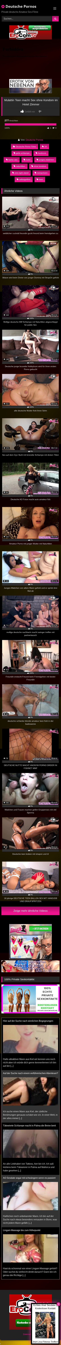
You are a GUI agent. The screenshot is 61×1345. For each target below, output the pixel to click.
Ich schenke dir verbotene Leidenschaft (22, 1267)
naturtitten (20, 166)
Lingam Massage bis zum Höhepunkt (21, 1215)
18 (45, 146)
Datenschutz (29, 1334)
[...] (11, 1050)
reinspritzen (42, 173)
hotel (28, 160)
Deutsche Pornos (20, 6)
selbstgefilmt (24, 179)
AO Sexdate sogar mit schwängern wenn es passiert (29, 1162)
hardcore (42, 153)
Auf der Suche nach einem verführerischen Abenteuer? (30, 1058)
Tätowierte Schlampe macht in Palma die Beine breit (29, 1110)
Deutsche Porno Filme (26, 146)
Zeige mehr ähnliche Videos (30, 910)
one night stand (22, 173)
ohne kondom (40, 166)
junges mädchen (46, 160)
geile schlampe (23, 153)
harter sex (12, 160)
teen (41, 179)
